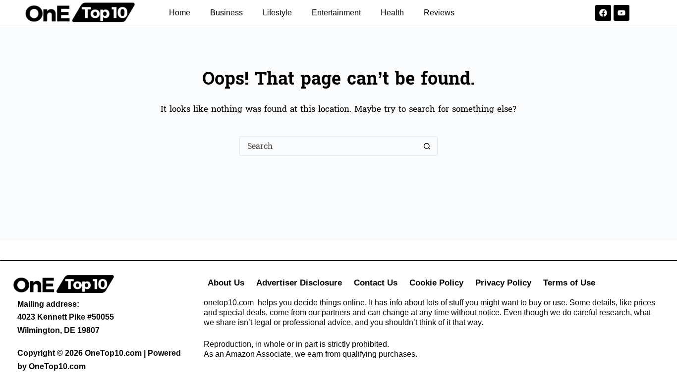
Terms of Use (569, 282)
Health (392, 12)
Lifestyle (277, 12)
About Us (226, 282)
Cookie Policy (436, 282)
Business (226, 12)
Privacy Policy (503, 282)
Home (179, 12)
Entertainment (336, 12)
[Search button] (427, 146)
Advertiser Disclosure (299, 282)
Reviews (439, 12)
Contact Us (375, 282)
